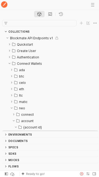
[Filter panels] (6, 23)
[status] (13, 173)
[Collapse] (7, 38)
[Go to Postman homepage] (4, 4)
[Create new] (81, 23)
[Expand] (9, 44)
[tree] (50, 83)
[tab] (39, 14)
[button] (48, 174)
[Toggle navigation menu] (92, 5)
